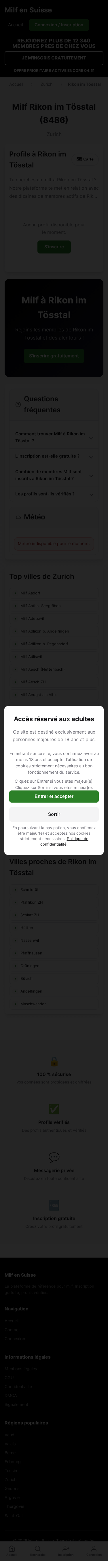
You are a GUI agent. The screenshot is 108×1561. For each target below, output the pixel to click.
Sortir (54, 814)
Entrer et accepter (54, 796)
